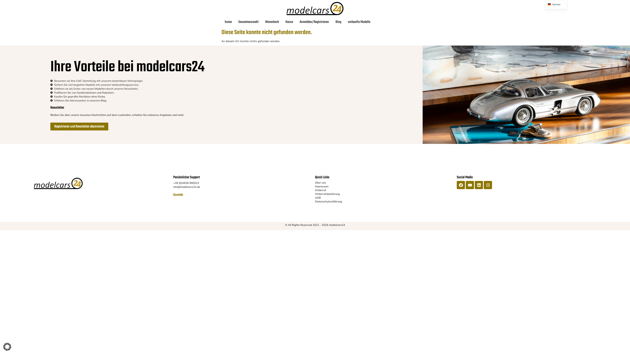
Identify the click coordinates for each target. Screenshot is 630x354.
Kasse (289, 22)
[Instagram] (488, 185)
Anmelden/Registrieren (314, 22)
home (228, 22)
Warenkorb (272, 22)
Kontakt (178, 195)
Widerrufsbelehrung (327, 194)
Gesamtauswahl (248, 22)
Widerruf (320, 190)
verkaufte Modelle (359, 22)
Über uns (320, 182)
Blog (338, 22)
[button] (7, 347)
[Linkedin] (479, 185)
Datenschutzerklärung (328, 201)
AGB (318, 197)
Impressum (321, 186)
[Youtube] (470, 185)
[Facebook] (461, 185)
